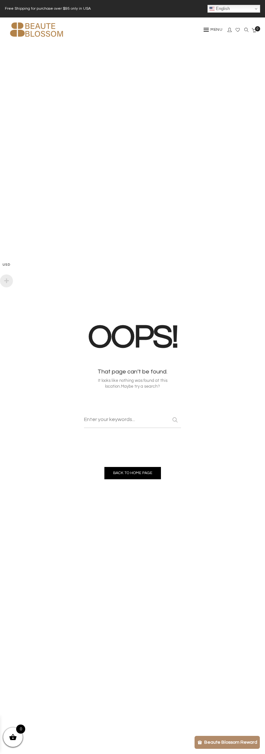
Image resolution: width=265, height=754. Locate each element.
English (222, 8)
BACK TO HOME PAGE (132, 473)
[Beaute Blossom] (36, 39)
